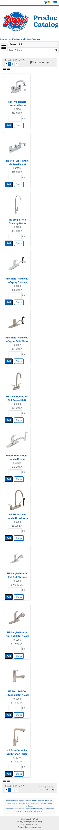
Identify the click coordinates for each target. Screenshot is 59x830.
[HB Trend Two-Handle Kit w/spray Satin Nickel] (17, 499)
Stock (19, 125)
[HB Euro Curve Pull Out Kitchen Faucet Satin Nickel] (17, 735)
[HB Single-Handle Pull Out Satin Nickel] (17, 617)
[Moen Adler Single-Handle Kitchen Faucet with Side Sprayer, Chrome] (17, 440)
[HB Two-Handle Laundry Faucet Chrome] (17, 86)
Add (9, 125)
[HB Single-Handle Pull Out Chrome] (17, 558)
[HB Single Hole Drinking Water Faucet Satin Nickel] (17, 204)
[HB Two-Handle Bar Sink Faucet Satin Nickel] (17, 381)
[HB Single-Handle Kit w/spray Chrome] (17, 263)
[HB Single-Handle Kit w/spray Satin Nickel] (17, 322)
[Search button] (56, 50)
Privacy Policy (23, 822)
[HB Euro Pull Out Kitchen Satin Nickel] (17, 676)
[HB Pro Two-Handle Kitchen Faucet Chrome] (17, 145)
